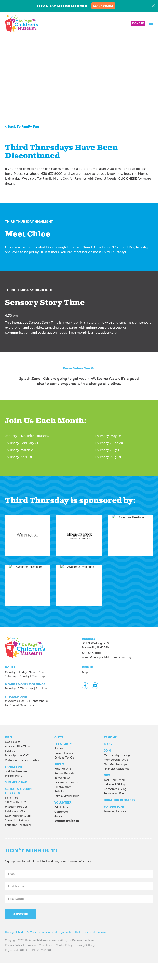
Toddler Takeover (16, 771)
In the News (62, 778)
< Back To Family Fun (22, 127)
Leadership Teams (66, 782)
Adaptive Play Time (17, 746)
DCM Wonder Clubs (18, 816)
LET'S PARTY (63, 744)
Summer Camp (16, 782)
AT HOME (110, 737)
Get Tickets (12, 742)
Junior (58, 816)
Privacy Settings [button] (85, 945)
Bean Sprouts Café (17, 755)
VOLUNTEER (63, 802)
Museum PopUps (16, 806)
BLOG (108, 744)
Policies (59, 791)
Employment (62, 787)
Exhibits (10, 751)
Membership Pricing (117, 755)
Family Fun (13, 766)
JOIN (107, 750)
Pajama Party (13, 776)
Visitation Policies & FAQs (22, 760)
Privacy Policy (13, 945)
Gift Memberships (115, 764)
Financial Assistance (116, 769)
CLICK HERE (127, 179)
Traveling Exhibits (115, 811)
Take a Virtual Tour (66, 796)
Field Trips (11, 797)
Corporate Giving (115, 789)
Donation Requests (119, 800)
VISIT (8, 737)
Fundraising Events (116, 793)
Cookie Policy (64, 945)
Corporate (61, 811)
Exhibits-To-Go (15, 811)
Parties (58, 748)
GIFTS (58, 737)
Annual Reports (64, 773)
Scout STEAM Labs (17, 820)
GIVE (107, 775)
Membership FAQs (116, 759)
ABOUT (59, 764)
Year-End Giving (114, 780)
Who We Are (62, 769)
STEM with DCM (15, 802)
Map (85, 672)
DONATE (138, 23)
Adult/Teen (61, 807)
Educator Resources (18, 825)
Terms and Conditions (38, 945)
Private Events (63, 753)
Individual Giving (114, 784)
